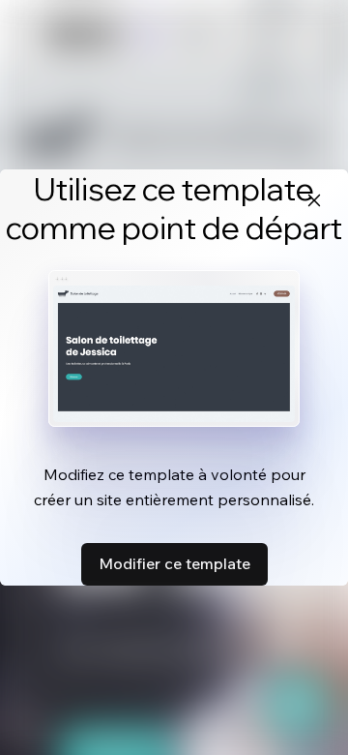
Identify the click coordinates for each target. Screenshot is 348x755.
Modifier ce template (174, 563)
